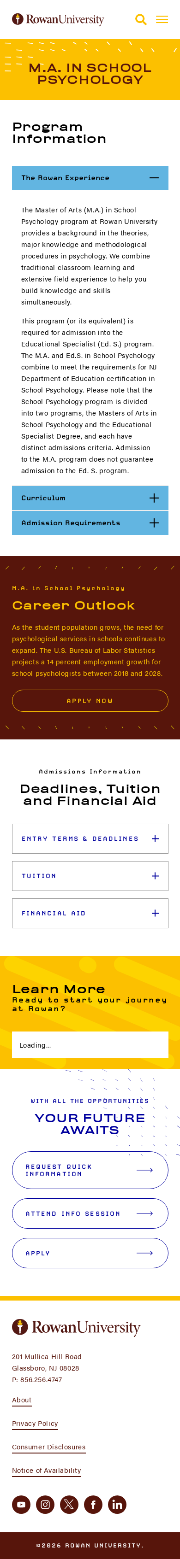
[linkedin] (117, 1504)
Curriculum (94, 497)
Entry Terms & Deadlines (80, 838)
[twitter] (69, 1504)
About (22, 1399)
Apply (38, 1253)
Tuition (39, 875)
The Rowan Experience (94, 177)
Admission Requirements (94, 522)
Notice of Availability (46, 1470)
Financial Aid (54, 913)
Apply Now (89, 700)
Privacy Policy (35, 1423)
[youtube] (21, 1504)
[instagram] (45, 1504)
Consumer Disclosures (49, 1446)
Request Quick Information (59, 1170)
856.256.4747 (41, 1379)
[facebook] (93, 1504)
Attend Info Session (73, 1213)
